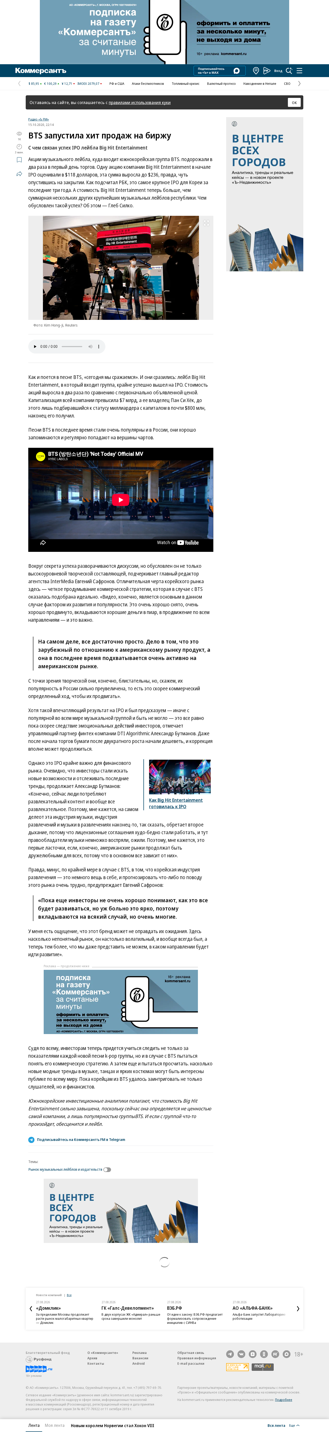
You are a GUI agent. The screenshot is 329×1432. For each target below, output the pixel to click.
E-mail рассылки (190, 1363)
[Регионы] (256, 71)
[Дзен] (253, 1354)
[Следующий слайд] (298, 1309)
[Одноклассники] (264, 1354)
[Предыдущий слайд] (31, 1309)
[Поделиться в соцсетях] (19, 174)
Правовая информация (196, 1358)
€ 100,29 (50, 83)
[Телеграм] (230, 1354)
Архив (92, 1358)
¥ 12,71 (67, 83)
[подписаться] (108, 1169)
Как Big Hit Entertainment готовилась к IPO (176, 803)
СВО (287, 83)
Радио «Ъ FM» (38, 119)
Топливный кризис (185, 83)
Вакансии (140, 1358)
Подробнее (283, 1399)
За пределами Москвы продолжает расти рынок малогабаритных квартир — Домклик (64, 1318)
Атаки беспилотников (148, 83)
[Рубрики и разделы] (299, 71)
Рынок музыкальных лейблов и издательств (65, 1169)
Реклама (139, 1352)
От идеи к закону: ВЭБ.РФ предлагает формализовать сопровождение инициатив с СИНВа (195, 1318)
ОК (294, 102)
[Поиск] (289, 71)
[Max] (286, 1354)
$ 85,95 (34, 83)
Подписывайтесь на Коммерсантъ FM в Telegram (81, 1139)
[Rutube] (275, 1354)
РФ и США (116, 83)
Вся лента (276, 1425)
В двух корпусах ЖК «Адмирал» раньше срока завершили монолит (131, 1316)
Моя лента (55, 1425)
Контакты (95, 1363)
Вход (278, 70)
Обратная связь (190, 1352)
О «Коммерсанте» (102, 1352)
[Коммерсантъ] (40, 70)
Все (69, 1295)
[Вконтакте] (241, 1354)
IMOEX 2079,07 (88, 83)
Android (138, 1363)
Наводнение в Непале (259, 83)
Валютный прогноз (221, 83)
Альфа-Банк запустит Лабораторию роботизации (259, 1316)
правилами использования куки (140, 102)
